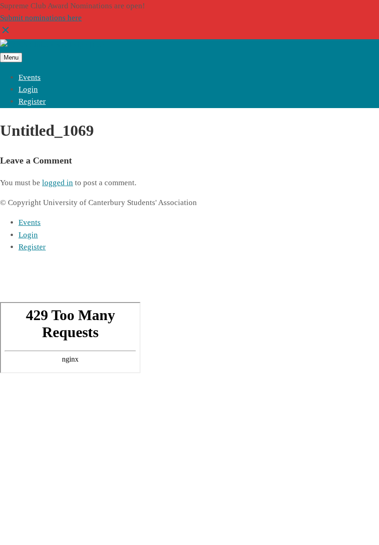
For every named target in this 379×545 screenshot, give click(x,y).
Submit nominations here (41, 17)
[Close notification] (5, 33)
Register (32, 101)
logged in (57, 182)
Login (28, 89)
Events (29, 77)
